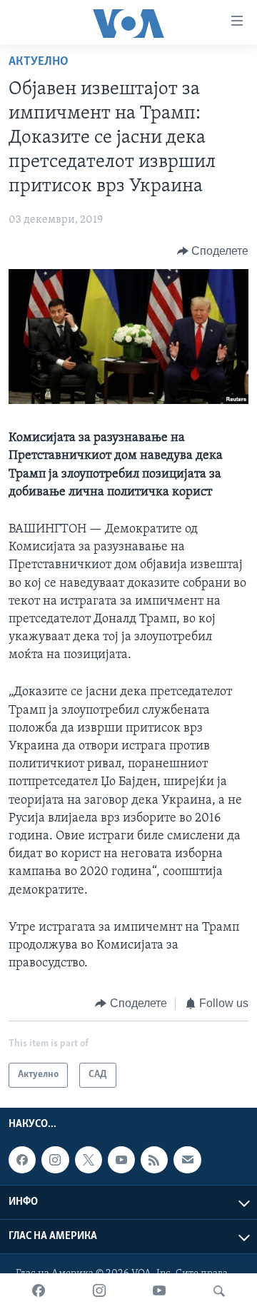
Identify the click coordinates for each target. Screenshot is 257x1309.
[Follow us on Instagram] (55, 1159)
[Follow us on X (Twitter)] (88, 1159)
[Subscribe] (187, 1159)
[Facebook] (38, 1291)
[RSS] (154, 1159)
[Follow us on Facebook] (22, 1159)
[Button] (213, 251)
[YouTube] (159, 1291)
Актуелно (39, 62)
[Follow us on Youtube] (121, 1159)
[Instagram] (99, 1291)
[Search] (219, 1291)
